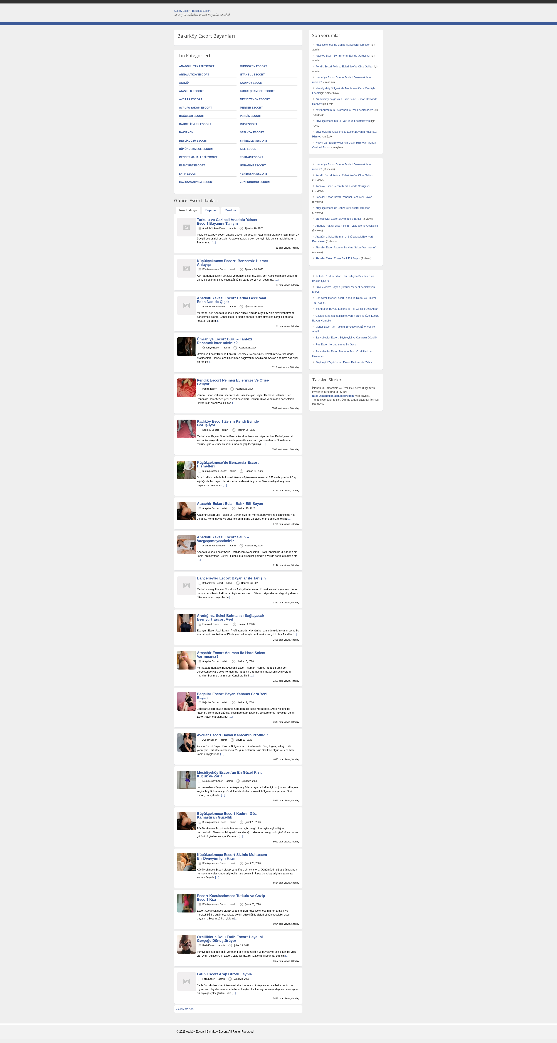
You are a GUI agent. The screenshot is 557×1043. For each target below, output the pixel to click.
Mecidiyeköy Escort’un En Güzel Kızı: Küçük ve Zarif (229, 774)
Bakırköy (186, 132)
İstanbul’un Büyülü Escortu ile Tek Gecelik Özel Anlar (346, 308)
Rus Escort (248, 124)
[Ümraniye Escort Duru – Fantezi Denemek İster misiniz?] (186, 355)
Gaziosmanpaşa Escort (196, 182)
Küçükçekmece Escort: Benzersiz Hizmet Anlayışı (232, 263)
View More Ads (184, 1009)
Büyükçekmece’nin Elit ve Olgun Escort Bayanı (343, 120)
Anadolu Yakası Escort (196, 66)
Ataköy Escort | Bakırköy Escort (192, 10)
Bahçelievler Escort (195, 124)
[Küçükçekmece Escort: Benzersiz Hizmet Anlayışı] (186, 276)
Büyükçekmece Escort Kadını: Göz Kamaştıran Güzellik (227, 815)
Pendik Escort (251, 115)
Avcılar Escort (190, 99)
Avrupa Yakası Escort (195, 107)
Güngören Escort (253, 66)
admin (233, 228)
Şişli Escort (249, 149)
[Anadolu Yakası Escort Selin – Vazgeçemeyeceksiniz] (186, 552)
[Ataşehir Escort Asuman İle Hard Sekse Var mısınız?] (186, 668)
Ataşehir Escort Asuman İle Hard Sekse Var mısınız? (231, 655)
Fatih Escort (188, 173)
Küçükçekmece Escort (257, 91)
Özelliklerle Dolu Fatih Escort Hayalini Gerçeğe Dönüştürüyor (230, 939)
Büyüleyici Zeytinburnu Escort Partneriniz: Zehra (343, 362)
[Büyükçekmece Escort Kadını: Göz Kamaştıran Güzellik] (186, 829)
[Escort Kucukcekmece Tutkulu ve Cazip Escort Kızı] (186, 911)
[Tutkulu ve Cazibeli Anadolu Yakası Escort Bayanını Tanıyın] (186, 235)
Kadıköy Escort (252, 82)
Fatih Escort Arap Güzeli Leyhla (224, 974)
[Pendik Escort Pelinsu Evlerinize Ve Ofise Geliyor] (186, 396)
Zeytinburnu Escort (255, 182)
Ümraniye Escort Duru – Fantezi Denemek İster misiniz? (224, 341)
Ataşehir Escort (191, 91)
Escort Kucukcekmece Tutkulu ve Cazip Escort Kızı (231, 898)
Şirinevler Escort (253, 140)
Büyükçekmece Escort (196, 149)
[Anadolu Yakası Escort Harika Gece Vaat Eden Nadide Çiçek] (186, 313)
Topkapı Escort (251, 157)
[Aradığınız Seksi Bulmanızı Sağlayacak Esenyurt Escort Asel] (186, 631)
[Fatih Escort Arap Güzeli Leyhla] (186, 989)
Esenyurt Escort (192, 165)
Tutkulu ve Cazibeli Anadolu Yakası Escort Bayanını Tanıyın (227, 222)
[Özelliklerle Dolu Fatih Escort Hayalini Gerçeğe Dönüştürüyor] (186, 952)
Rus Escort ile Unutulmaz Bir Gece (335, 344)
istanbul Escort (252, 74)
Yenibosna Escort (253, 173)
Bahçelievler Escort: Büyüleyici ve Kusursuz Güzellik (346, 337)
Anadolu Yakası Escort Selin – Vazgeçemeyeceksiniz (223, 539)
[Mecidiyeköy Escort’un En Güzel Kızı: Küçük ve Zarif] (186, 788)
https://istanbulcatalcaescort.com (333, 395)
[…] (214, 242)
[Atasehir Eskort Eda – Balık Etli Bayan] (186, 519)
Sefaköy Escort (252, 132)
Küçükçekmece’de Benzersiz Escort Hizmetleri (228, 464)
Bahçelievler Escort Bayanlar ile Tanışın (231, 578)
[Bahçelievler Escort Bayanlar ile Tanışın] (186, 594)
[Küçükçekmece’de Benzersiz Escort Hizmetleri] (186, 478)
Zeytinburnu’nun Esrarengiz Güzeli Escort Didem (344, 110)
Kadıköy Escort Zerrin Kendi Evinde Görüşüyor (228, 423)
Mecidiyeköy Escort (255, 99)
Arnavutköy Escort (194, 74)
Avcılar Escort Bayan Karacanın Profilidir (232, 735)
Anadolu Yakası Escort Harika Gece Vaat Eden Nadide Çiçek (231, 300)
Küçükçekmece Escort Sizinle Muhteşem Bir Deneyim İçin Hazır (232, 857)
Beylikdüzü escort (193, 140)
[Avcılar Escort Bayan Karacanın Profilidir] (186, 750)
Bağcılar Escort (192, 115)
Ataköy (184, 82)
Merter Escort (251, 107)
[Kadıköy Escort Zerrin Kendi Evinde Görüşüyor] (186, 437)
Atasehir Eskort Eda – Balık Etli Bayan (230, 504)
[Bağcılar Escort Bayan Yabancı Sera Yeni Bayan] (186, 709)
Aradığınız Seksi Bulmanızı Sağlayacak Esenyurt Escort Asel (230, 617)
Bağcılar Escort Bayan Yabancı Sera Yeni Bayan (232, 696)
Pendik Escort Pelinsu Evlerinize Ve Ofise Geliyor (233, 382)
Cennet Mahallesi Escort (198, 157)
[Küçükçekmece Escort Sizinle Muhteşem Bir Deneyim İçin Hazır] (186, 870)
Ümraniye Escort (253, 165)
